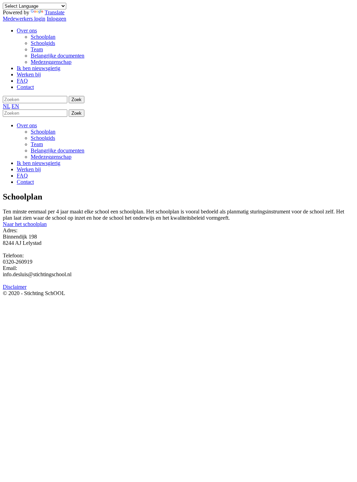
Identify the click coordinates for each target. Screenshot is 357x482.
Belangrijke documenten (57, 150)
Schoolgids (43, 138)
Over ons (27, 125)
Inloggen (56, 19)
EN (15, 106)
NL (6, 106)
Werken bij (29, 169)
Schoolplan (43, 132)
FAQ (22, 176)
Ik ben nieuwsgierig (38, 163)
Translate (54, 12)
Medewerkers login (24, 19)
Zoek (76, 99)
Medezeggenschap (51, 157)
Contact (25, 182)
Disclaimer (14, 287)
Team (37, 144)
